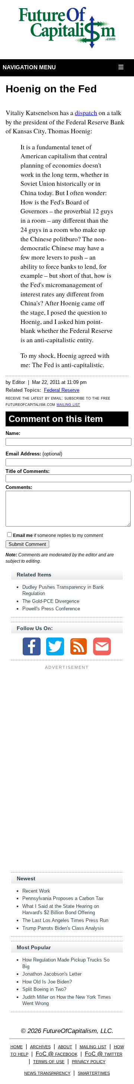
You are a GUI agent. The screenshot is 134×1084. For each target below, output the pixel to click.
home (16, 1046)
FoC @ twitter (103, 1053)
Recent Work (36, 891)
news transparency (47, 1072)
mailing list (68, 404)
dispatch (86, 112)
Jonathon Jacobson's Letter (52, 974)
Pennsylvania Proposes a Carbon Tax (62, 898)
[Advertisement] (67, 718)
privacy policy (88, 1061)
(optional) (34, 454)
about (65, 1046)
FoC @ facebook (56, 1053)
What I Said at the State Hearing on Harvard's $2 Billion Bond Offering (60, 909)
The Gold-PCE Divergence (50, 601)
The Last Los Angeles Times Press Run (65, 920)
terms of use (48, 1061)
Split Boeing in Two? (44, 989)
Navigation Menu (29, 67)
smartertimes (94, 1072)
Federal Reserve (61, 390)
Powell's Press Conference (51, 608)
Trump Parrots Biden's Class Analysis (63, 928)
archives (40, 1046)
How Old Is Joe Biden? (47, 982)
